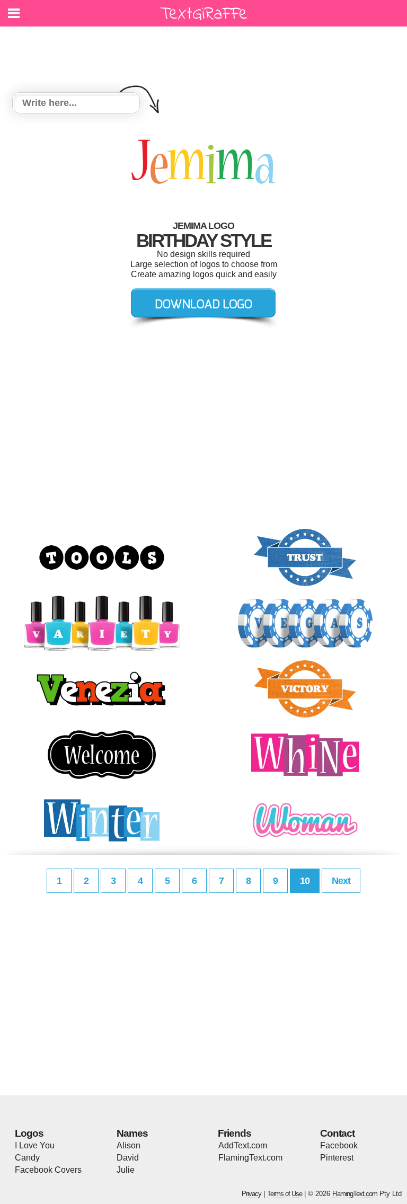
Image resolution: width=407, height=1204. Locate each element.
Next (341, 880)
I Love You (35, 1145)
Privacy (251, 1194)
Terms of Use (284, 1194)
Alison (128, 1145)
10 (304, 880)
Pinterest (336, 1157)
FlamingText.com (250, 1157)
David (128, 1157)
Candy (27, 1157)
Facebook (339, 1145)
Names (132, 1133)
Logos (29, 1133)
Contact (337, 1133)
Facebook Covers (48, 1169)
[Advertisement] (206, 53)
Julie (126, 1169)
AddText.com (242, 1145)
